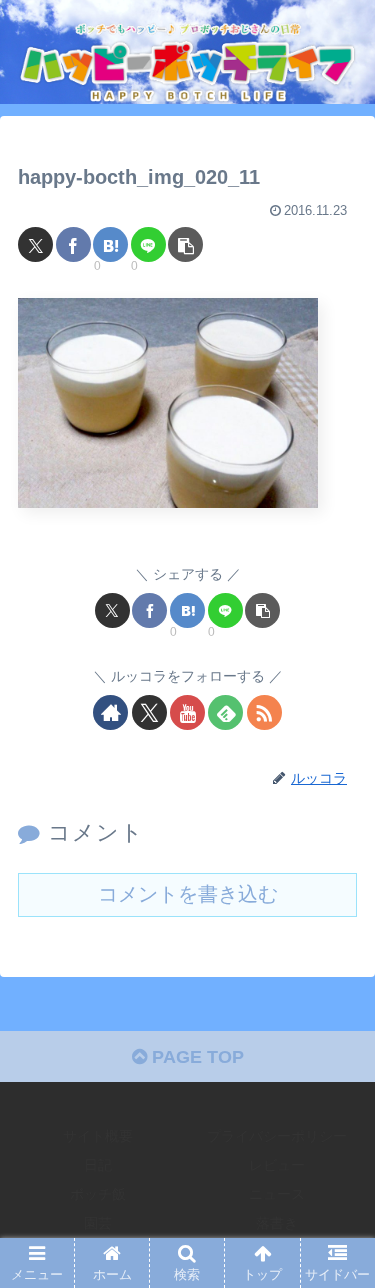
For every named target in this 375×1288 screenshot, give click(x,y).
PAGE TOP (195, 1057)
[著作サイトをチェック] (110, 712)
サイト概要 (98, 1136)
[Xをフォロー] (149, 712)
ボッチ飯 (98, 1194)
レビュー (277, 1165)
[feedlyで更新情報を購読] (225, 712)
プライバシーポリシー (277, 1136)
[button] (185, 244)
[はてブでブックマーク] (110, 244)
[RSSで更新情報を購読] (264, 712)
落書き (277, 1223)
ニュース (277, 1194)
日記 (98, 1165)
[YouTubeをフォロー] (187, 712)
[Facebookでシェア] (73, 244)
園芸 (98, 1223)
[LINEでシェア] (148, 244)
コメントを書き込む (188, 894)
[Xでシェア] (35, 244)
